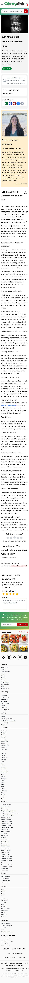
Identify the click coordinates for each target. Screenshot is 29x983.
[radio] (7, 537)
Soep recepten (5, 682)
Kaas (2, 763)
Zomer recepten (5, 882)
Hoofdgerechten (5, 671)
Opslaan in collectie (12, 90)
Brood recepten (5, 808)
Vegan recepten (5, 939)
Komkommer (4, 772)
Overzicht (7, 68)
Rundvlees (4, 790)
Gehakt (3, 755)
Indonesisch (4, 900)
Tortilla (3, 794)
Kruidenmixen (5, 839)
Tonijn (3, 792)
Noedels (3, 780)
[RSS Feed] (25, 657)
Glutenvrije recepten (7, 718)
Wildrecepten (5, 868)
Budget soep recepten (7, 821)
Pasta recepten (5, 846)
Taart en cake (5, 684)
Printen (26, 193)
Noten (3, 782)
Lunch (3, 673)
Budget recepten (5, 817)
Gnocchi (3, 759)
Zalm (2, 799)
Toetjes (3, 686)
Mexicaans (4, 906)
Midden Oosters (5, 908)
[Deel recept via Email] (22, 103)
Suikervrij (4, 725)
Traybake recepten (6, 864)
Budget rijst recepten (7, 819)
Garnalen (3, 753)
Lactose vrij (4, 723)
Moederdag (4, 701)
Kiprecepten (4, 835)
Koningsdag (4, 699)
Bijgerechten (4, 667)
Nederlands (4, 910)
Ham (2, 761)
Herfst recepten (5, 876)
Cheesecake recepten (7, 823)
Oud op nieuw (5, 703)
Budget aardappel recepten (8, 811)
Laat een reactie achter (9, 557)
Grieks (3, 896)
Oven (2, 929)
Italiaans (3, 902)
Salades (3, 678)
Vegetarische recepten (7, 941)
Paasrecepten (5, 844)
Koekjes (3, 837)
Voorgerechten (5, 688)
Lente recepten (5, 878)
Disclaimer (6, 949)
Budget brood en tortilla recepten (10, 813)
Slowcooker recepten (7, 931)
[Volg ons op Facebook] (14, 657)
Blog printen (9, 93)
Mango (3, 776)
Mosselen (4, 778)
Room (2, 788)
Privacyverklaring (19, 949)
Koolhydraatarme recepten (8, 720)
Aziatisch (3, 889)
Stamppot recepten (6, 858)
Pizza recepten (5, 848)
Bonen (3, 743)
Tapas (3, 862)
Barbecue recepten (6, 925)
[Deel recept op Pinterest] (14, 103)
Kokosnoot (4, 770)
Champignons (5, 745)
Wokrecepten (5, 870)
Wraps (3, 796)
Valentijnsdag (5, 709)
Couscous (4, 749)
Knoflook (3, 768)
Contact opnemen (10, 957)
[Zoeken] (26, 11)
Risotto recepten (5, 854)
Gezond (3, 716)
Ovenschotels (5, 842)
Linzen (3, 774)
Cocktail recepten (6, 825)
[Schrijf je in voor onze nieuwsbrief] (20, 657)
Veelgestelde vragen (14, 953)
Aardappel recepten (6, 804)
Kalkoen (3, 765)
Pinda (2, 786)
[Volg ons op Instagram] (3, 657)
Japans (3, 904)
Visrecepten (4, 943)
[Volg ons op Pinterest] (9, 657)
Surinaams (4, 914)
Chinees (3, 892)
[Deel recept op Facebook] (10, 103)
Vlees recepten (5, 945)
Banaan (3, 739)
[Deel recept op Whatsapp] (6, 103)
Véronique (7, 144)
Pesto (2, 784)
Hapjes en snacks (6, 829)
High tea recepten (6, 831)
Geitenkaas (4, 757)
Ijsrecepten (4, 833)
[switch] (4, 80)
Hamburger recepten (7, 827)
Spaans (3, 912)
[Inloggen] (27, 4)
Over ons (22, 957)
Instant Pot (4, 927)
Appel (2, 735)
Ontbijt (3, 675)
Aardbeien (4, 732)
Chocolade (4, 747)
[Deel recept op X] (18, 103)
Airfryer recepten (6, 923)
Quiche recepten (5, 850)
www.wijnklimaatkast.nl (9, 405)
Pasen (3, 705)
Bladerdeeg (4, 741)
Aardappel (4, 730)
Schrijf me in (22, 624)
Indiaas (3, 898)
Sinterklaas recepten (7, 856)
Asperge (3, 737)
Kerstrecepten (5, 697)
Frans (2, 894)
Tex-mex (3, 916)
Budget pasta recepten (7, 815)
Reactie (5, 597)
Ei (1, 751)
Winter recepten (5, 880)
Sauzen (3, 680)
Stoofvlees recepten (6, 860)
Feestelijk (4, 695)
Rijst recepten (5, 852)
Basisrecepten (5, 806)
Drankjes (3, 669)
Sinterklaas (4, 707)
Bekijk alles (23, 632)
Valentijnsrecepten (6, 866)
